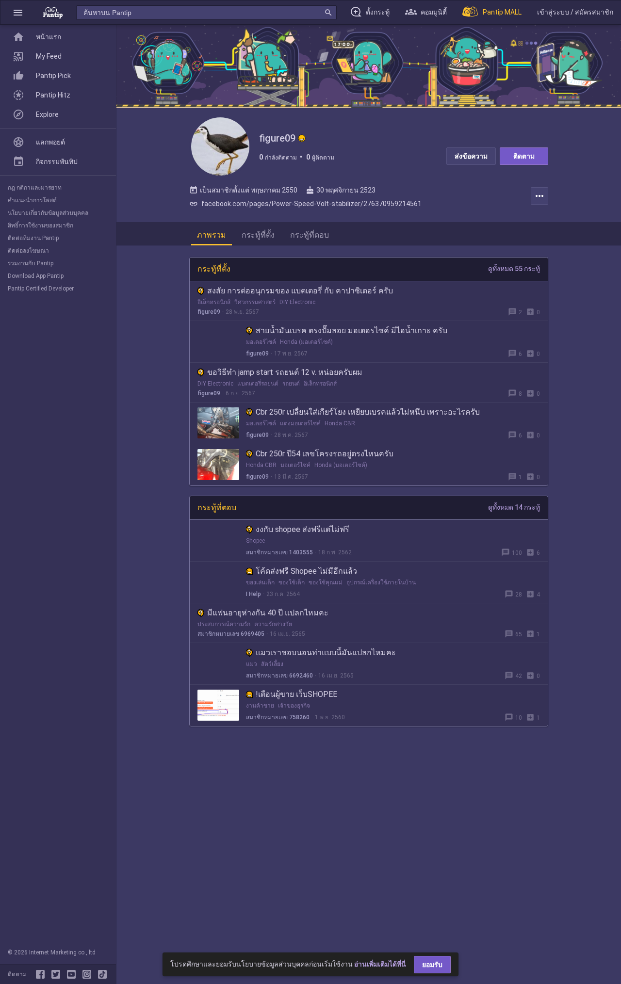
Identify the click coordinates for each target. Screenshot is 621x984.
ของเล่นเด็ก (260, 582)
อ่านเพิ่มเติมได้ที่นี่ (380, 964)
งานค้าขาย (260, 705)
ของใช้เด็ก (291, 582)
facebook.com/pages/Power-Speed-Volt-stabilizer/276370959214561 (305, 204)
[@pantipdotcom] (89, 974)
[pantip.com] (52, 12)
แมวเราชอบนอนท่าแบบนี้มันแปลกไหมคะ (326, 652)
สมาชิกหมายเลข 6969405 (230, 633)
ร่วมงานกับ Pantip (30, 263)
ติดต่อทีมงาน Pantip (33, 238)
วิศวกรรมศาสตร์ (255, 302)
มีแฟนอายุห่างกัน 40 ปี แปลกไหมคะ (267, 612)
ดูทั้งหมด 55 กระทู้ (514, 268)
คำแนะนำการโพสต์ (32, 200)
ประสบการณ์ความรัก (223, 624)
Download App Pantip (36, 276)
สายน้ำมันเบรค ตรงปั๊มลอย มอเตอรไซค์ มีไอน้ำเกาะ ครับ (351, 330)
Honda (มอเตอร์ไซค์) (306, 342)
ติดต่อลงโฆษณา (28, 250)
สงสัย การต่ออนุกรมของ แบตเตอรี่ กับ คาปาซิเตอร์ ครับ (300, 290)
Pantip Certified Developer (41, 288)
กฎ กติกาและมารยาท (35, 187)
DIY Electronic (297, 302)
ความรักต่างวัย (273, 624)
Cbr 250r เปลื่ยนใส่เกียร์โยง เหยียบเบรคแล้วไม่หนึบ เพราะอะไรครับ (368, 412)
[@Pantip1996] (57, 974)
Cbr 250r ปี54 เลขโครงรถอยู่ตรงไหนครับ (324, 453)
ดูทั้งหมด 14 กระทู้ (514, 507)
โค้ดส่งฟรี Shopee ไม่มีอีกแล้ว (306, 571)
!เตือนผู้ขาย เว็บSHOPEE (296, 694)
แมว (251, 664)
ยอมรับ (432, 964)
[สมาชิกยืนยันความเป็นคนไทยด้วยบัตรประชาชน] (301, 138)
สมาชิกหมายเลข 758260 (278, 717)
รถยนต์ (291, 383)
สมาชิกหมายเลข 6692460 (279, 675)
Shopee (255, 540)
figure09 (208, 311)
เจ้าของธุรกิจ (294, 705)
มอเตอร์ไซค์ (261, 342)
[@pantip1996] (102, 974)
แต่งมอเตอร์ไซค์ (300, 423)
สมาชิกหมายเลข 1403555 (279, 552)
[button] (17, 12)
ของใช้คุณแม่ (326, 582)
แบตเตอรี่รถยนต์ (257, 383)
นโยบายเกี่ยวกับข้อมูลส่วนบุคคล (48, 213)
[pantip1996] (73, 974)
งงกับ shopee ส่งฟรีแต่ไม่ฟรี (302, 529)
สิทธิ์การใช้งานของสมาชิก (40, 225)
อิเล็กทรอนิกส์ (213, 302)
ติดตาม (524, 156)
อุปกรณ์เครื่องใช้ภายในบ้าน (381, 582)
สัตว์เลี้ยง (272, 664)
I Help (253, 594)
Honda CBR (340, 423)
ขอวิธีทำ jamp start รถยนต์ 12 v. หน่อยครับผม (284, 372)
